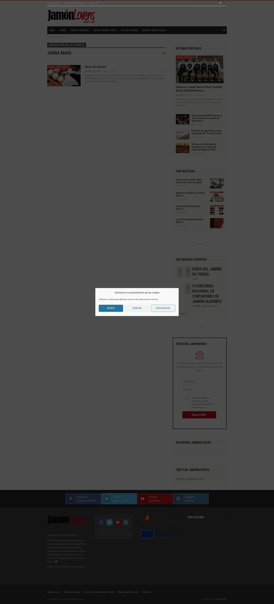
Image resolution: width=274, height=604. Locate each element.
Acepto (111, 308)
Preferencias (163, 308)
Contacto (93, 3)
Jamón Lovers (53, 3)
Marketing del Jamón (75, 3)
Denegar (137, 308)
